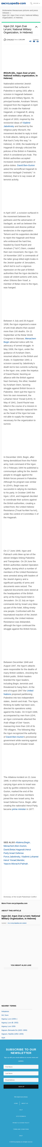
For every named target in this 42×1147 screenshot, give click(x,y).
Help (21, 1109)
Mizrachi (15, 863)
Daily (21, 1135)
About (17, 923)
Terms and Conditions (21, 1129)
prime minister (19, 809)
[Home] (14, 3)
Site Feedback (21, 1116)
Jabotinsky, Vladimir (19, 856)
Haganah (20, 849)
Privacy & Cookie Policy (21, 1122)
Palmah (24, 863)
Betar (12, 849)
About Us (25, 1103)
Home (16, 1103)
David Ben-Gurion (26, 165)
